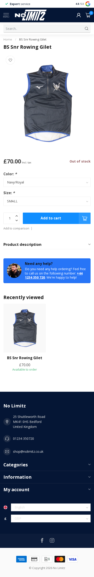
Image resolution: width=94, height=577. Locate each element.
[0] (88, 15)
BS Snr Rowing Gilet (32, 39)
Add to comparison (16, 228)
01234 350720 (23, 438)
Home (7, 39)
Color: (10, 174)
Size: (9, 193)
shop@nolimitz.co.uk (28, 451)
